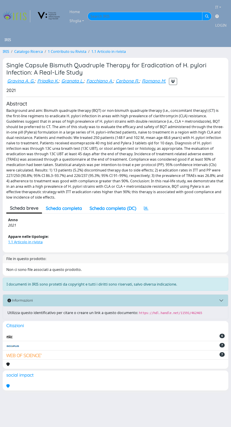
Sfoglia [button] (75, 20)
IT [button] (216, 7)
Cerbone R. (127, 81)
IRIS (6, 51)
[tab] (146, 208)
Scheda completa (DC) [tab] (113, 208)
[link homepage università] (49, 16)
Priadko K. (47, 81)
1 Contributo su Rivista (67, 51)
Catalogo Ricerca (28, 51)
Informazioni (22, 300)
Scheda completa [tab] (64, 208)
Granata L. (72, 81)
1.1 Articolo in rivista (108, 51)
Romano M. (154, 81)
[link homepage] (16, 16)
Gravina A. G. (20, 81)
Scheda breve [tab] (24, 208)
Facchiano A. (99, 81)
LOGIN (220, 25)
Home (74, 11)
